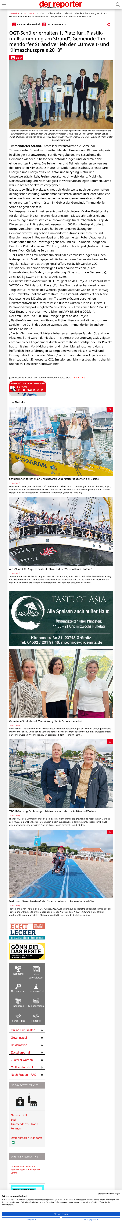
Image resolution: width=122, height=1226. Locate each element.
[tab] (16, 57)
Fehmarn (16, 1128)
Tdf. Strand (29, 13)
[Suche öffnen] (118, 4)
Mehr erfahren (79, 377)
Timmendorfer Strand (24, 1124)
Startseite (14, 13)
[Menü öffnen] (3, 4)
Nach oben (20, 402)
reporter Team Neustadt (23, 1166)
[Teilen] (108, 25)
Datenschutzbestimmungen (108, 1193)
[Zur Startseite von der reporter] (60, 4)
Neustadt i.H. (19, 1115)
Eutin (14, 1119)
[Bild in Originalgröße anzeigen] (61, 94)
